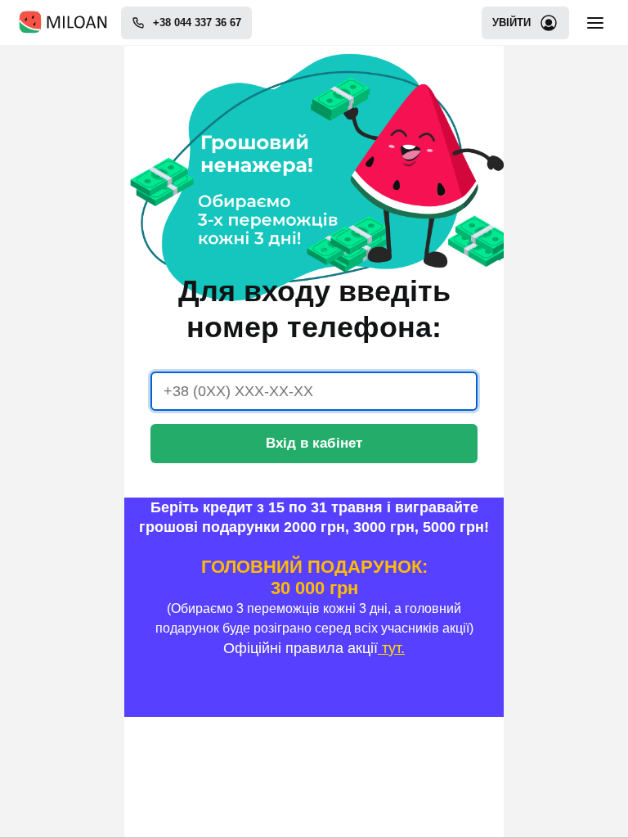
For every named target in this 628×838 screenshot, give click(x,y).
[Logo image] (63, 23)
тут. (391, 648)
